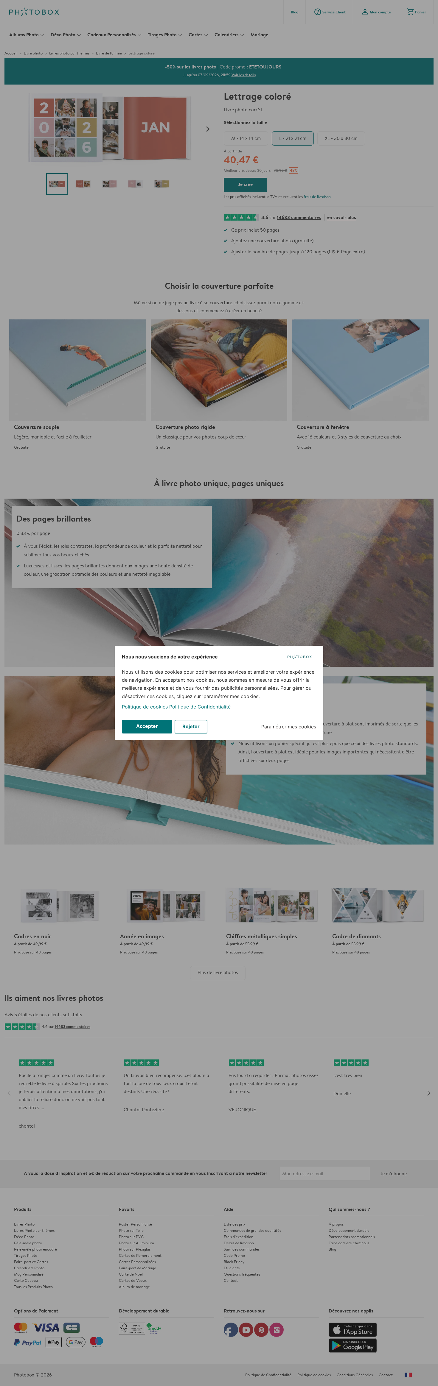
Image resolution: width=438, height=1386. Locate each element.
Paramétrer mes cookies (288, 727)
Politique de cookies (145, 707)
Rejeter (191, 726)
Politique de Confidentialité (200, 707)
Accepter (147, 726)
